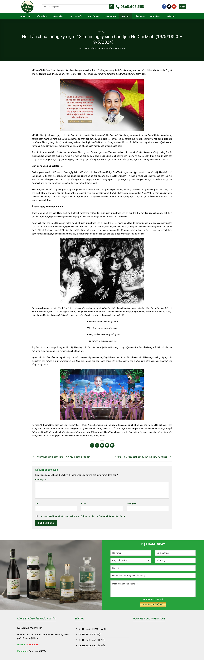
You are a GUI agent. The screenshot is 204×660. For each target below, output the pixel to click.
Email (84, 503)
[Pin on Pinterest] (102, 445)
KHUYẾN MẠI (93, 16)
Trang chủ (25, 16)
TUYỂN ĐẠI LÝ (171, 16)
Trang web (132, 503)
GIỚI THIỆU (41, 16)
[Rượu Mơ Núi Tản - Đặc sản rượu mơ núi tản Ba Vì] (27, 6)
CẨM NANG (140, 16)
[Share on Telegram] (112, 445)
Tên (38, 503)
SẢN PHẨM (58, 16)
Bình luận (40, 479)
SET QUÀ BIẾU (76, 16)
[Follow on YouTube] (174, 6)
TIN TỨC (125, 16)
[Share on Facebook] (92, 445)
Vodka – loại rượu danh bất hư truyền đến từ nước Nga (141, 457)
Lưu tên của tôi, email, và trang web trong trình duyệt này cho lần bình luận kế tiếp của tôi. (83, 516)
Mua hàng (155, 16)
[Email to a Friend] (97, 445)
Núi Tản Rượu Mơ (117, 48)
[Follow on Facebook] (164, 6)
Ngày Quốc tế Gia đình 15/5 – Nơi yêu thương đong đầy (63, 457)
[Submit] (111, 6)
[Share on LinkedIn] (107, 445)
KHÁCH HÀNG (110, 16)
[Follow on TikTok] (169, 6)
